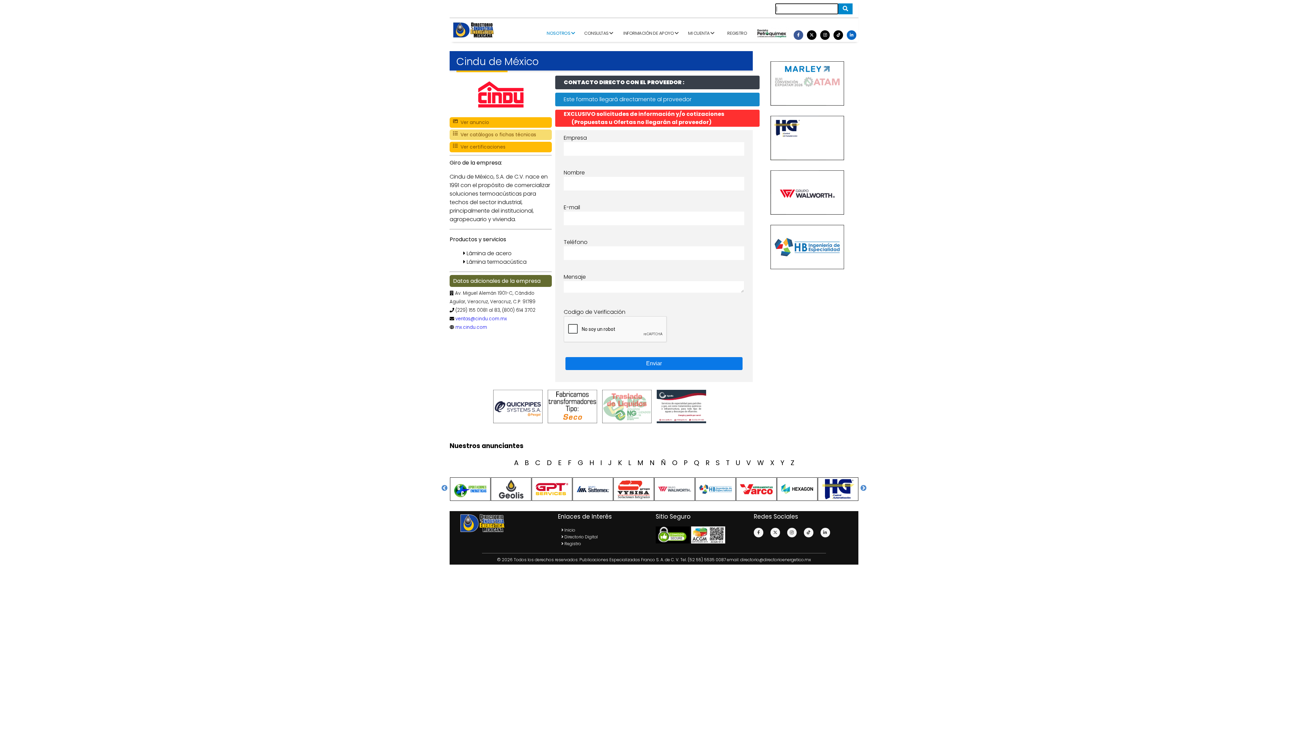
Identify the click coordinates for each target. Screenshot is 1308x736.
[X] (811, 35)
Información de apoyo (649, 33)
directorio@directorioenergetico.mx (775, 560)
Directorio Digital (580, 537)
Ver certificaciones (481, 146)
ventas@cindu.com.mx (481, 319)
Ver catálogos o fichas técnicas (497, 134)
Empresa (575, 138)
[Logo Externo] (519, 406)
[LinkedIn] (851, 35)
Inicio (569, 530)
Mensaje (575, 277)
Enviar (654, 363)
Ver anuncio (473, 122)
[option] (519, 406)
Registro (737, 33)
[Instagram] (825, 35)
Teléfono (576, 242)
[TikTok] (838, 35)
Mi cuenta (699, 33)
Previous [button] (444, 488)
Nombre (574, 173)
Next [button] (863, 488)
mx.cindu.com (471, 327)
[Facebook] (798, 35)
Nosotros (559, 33)
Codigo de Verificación (594, 312)
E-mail (572, 207)
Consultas (596, 33)
